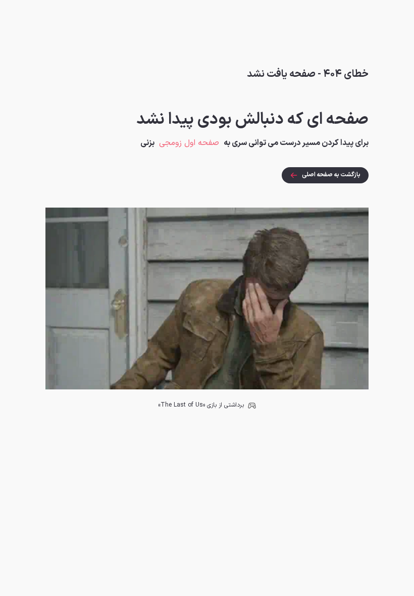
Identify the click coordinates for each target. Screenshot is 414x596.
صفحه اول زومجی (189, 143)
